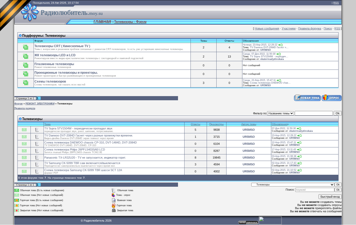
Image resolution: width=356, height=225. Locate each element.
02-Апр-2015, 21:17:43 (284, 163)
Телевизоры (55, 36)
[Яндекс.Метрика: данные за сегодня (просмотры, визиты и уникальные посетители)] (270, 220)
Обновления (279, 124)
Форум (18, 103)
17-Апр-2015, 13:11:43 (284, 149)
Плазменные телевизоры (54, 64)
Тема (47, 124)
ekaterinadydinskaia (272, 59)
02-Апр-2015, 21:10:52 (284, 170)
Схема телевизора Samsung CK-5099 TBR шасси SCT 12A (83, 170)
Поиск (328, 28)
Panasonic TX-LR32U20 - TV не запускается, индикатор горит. (85, 157)
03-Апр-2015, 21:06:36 (284, 156)
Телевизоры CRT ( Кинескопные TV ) (62, 46)
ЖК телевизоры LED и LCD (55, 55)
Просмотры (216, 124)
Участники (289, 28)
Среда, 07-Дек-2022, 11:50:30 (259, 54)
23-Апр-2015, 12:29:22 (284, 135)
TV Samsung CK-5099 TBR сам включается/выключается (82, 163)
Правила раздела (24, 108)
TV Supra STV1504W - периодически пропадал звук (78, 128)
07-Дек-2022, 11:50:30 (284, 128)
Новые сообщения (267, 28)
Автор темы (248, 124)
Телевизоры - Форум (130, 22)
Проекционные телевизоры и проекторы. (66, 72)
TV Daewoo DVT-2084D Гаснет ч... (269, 47)
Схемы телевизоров (50, 81)
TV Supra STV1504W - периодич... (269, 56)
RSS (336, 2)
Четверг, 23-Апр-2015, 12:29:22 (260, 44)
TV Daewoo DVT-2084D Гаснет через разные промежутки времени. (88, 135)
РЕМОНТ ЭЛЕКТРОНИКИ (40, 103)
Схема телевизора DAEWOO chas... (270, 83)
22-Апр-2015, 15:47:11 (284, 142)
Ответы (195, 124)
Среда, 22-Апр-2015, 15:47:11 (259, 80)
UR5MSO (265, 50)
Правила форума (309, 28)
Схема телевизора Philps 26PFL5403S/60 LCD (74, 149)
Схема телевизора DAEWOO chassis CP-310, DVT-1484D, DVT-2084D (90, 142)
